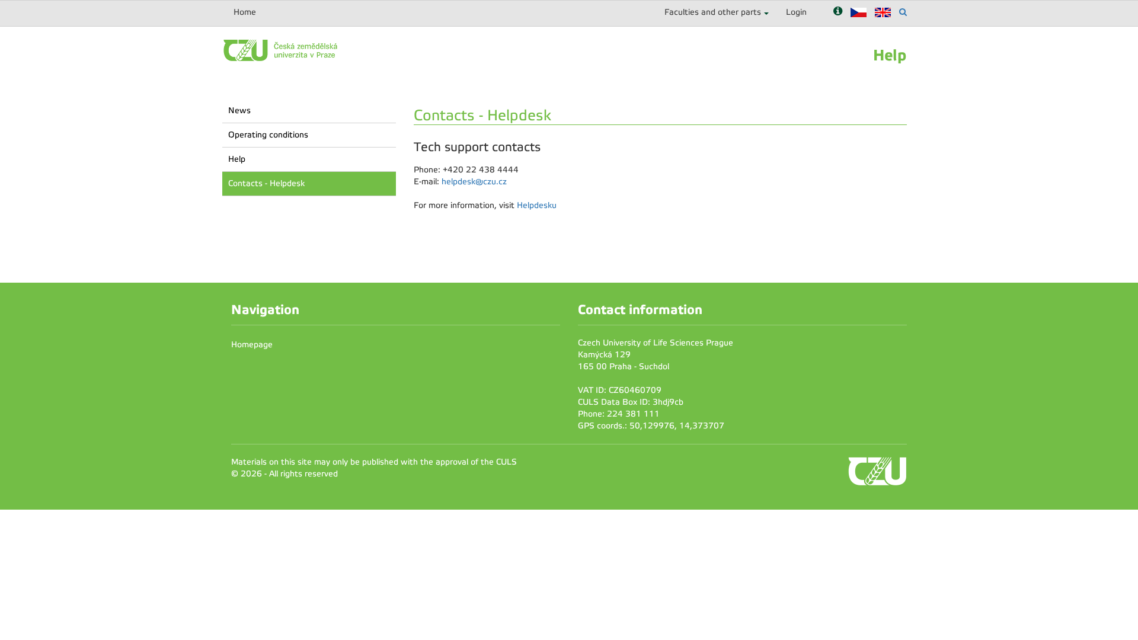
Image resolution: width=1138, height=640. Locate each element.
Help (236, 159)
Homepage (252, 344)
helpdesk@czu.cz (474, 181)
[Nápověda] (837, 12)
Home (245, 12)
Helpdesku (537, 205)
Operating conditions (268, 134)
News (239, 110)
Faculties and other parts (712, 12)
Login (796, 12)
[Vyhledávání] (903, 12)
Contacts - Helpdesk (266, 183)
